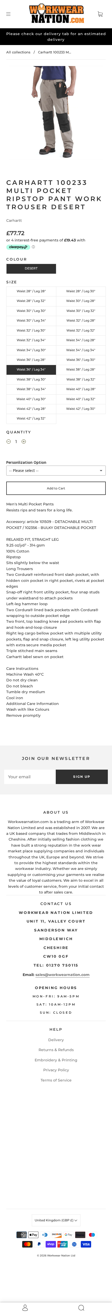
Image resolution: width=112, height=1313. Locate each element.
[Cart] (100, 14)
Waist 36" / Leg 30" (80, 360)
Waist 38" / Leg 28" (80, 369)
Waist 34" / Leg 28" (80, 340)
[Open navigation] (12, 14)
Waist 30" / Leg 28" (80, 301)
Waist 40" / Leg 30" (31, 399)
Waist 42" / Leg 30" (80, 409)
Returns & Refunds (56, 1049)
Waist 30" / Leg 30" (31, 311)
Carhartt (14, 220)
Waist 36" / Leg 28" (31, 360)
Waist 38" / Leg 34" (31, 389)
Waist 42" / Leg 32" (31, 418)
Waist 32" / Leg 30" (31, 330)
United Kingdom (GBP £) (54, 1220)
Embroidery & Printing (56, 1060)
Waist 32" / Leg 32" (80, 330)
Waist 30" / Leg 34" (31, 320)
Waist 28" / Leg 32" (31, 301)
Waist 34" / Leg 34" (80, 350)
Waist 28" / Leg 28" (31, 291)
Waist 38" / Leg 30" (31, 379)
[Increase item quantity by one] (23, 442)
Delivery (56, 1040)
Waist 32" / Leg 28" (80, 320)
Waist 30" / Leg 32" (80, 311)
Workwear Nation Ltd (61, 1255)
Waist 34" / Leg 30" (31, 350)
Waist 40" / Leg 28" (81, 389)
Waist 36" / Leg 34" (31, 369)
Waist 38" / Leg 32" (80, 379)
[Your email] (30, 777)
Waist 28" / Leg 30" (80, 291)
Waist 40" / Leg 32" (80, 399)
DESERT (31, 268)
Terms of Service (56, 1080)
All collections (18, 52)
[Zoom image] (56, 114)
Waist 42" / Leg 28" (31, 409)
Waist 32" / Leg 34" (31, 340)
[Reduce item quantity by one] (8, 442)
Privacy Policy (56, 1070)
